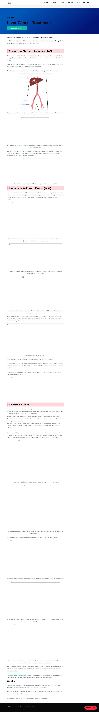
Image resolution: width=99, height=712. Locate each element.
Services (11, 17)
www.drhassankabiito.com (17, 675)
